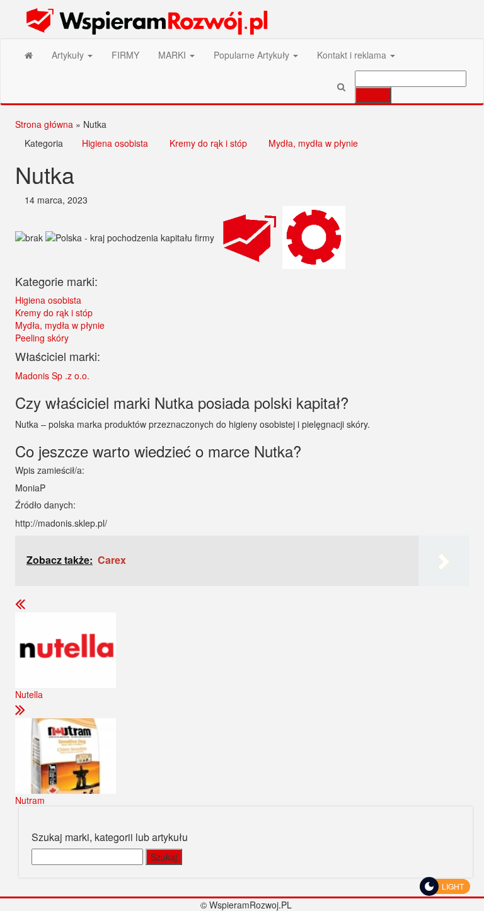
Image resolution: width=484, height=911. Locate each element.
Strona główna (44, 124)
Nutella (29, 694)
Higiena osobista (115, 143)
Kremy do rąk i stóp (208, 143)
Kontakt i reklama (353, 55)
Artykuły (69, 55)
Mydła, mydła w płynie (313, 143)
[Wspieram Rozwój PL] (28, 55)
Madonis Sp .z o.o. (52, 375)
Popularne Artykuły (253, 55)
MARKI (173, 55)
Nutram (30, 800)
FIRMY (125, 55)
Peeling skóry (42, 337)
